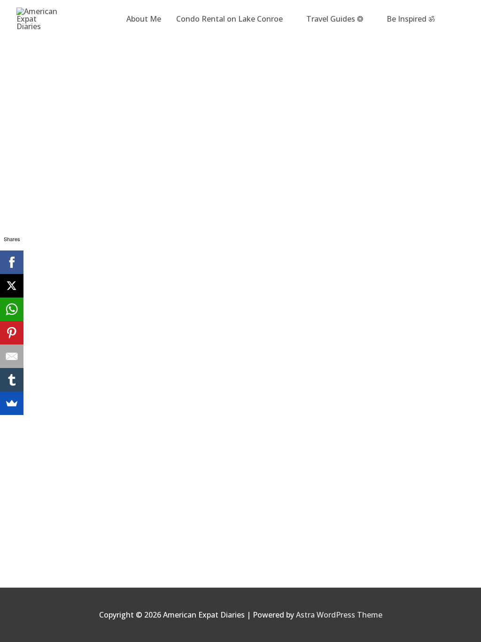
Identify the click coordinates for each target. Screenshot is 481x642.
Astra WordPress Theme (339, 615)
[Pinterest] (11, 332)
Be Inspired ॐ (410, 19)
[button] (453, 19)
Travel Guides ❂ (334, 19)
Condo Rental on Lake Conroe (229, 19)
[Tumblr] (11, 379)
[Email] (11, 356)
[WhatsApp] (11, 309)
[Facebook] (11, 262)
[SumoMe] (11, 403)
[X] (11, 286)
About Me (143, 19)
